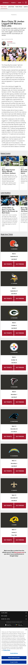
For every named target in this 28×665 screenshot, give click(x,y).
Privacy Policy (6, 650)
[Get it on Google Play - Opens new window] (19, 626)
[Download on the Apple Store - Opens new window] (8, 625)
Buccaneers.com (19, 552)
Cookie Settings (14, 653)
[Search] (23, 2)
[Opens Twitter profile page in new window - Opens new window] (8, 45)
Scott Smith (9, 41)
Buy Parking (20, 264)
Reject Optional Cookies (14, 657)
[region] (14, 646)
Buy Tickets (8, 264)
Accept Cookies (14, 662)
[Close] (26, 629)
